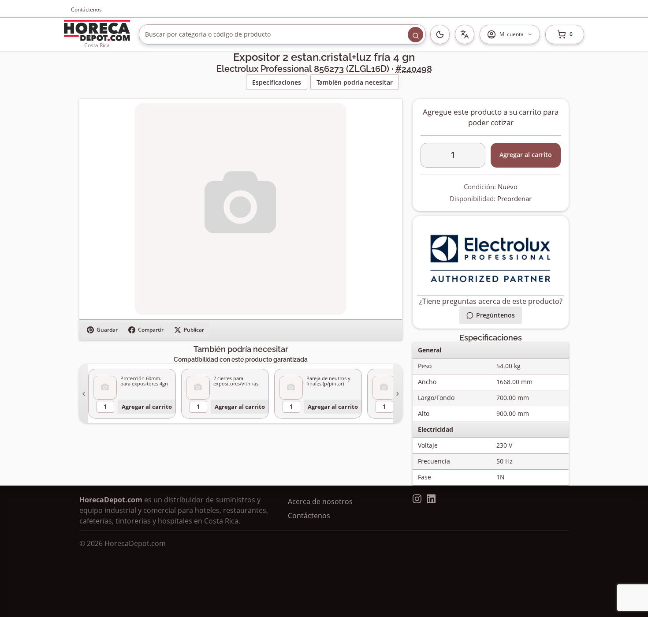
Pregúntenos (495, 315)
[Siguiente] (397, 393)
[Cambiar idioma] (464, 34)
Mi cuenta (511, 34)
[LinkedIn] (431, 498)
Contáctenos (86, 9)
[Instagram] (417, 498)
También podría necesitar (355, 82)
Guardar (107, 329)
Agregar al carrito (147, 407)
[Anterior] (83, 393)
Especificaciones (276, 82)
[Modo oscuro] (440, 34)
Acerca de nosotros (320, 501)
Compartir (151, 329)
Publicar (194, 329)
